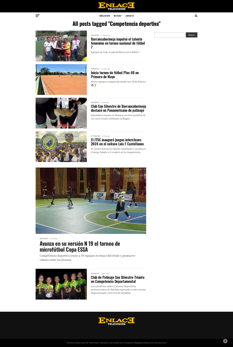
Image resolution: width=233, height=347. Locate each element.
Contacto (130, 15)
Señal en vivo (104, 15)
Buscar (157, 31)
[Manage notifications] (225, 341)
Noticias (117, 15)
